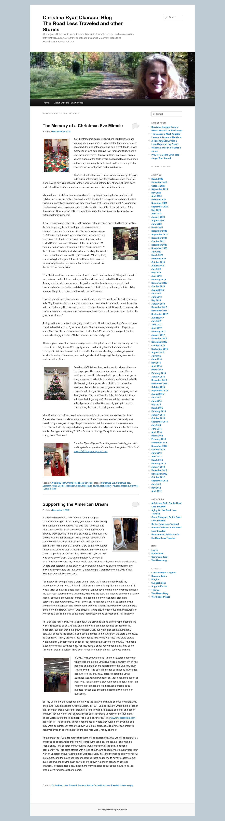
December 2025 (159, 182)
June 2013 (156, 452)
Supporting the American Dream (75, 504)
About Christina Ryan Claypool (69, 102)
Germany (47, 485)
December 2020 (159, 244)
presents (125, 485)
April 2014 (156, 432)
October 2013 (158, 449)
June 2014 (156, 428)
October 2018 (158, 286)
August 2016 (157, 352)
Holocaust (87, 485)
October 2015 (158, 386)
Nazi (102, 485)
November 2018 (159, 282)
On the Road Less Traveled (64, 785)
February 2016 (158, 373)
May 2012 (156, 487)
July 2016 (156, 355)
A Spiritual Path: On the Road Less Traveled (72, 482)
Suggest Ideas (158, 582)
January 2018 (158, 303)
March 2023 (157, 227)
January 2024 (158, 216)
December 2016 (159, 338)
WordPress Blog (159, 593)
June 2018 (156, 296)
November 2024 (159, 203)
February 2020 (158, 258)
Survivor (134, 485)
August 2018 (157, 289)
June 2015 (156, 400)
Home (46, 102)
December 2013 (159, 442)
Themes (155, 589)
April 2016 (156, 366)
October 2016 (158, 345)
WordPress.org (159, 560)
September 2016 (159, 348)
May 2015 (156, 404)
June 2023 (156, 223)
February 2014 (158, 439)
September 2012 (159, 480)
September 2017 (159, 314)
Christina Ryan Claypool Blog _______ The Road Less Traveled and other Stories (88, 23)
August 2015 (157, 393)
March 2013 (157, 459)
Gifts (54, 485)
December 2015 (159, 380)
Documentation (159, 575)
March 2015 (157, 407)
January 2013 (158, 466)
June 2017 (156, 324)
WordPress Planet (160, 596)
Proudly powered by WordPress (112, 809)
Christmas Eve (108, 482)
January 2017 (158, 334)
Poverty (116, 485)
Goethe (61, 485)
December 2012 (159, 470)
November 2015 (159, 383)
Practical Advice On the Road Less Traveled (98, 785)
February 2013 (158, 463)
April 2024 (156, 213)
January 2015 (158, 414)
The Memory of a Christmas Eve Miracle (83, 125)
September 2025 (159, 189)
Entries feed (157, 553)
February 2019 (158, 279)
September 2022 (159, 234)
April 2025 (156, 196)
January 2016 (158, 376)
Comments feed (159, 556)
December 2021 (159, 237)
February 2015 (158, 411)
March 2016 (157, 369)
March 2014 (157, 435)
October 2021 (158, 241)
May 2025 (156, 192)
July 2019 (156, 269)
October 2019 (158, 262)
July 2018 (156, 293)
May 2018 (156, 300)
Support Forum (159, 586)
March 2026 (157, 178)
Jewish (96, 485)
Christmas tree (123, 482)
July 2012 (156, 484)
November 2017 (159, 310)
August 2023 (157, 220)
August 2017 (157, 317)
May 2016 (156, 362)
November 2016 (159, 341)
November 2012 (159, 473)
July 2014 (156, 425)
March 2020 (157, 255)
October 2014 (158, 418)
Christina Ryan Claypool (163, 572)
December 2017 (159, 307)
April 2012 (156, 491)
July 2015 (156, 397)
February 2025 (158, 199)
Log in (154, 549)
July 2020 (156, 251)
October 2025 (158, 185)
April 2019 (156, 275)
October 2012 (158, 477)
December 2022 (159, 230)
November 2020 (159, 248)
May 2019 (156, 272)
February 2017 (158, 331)
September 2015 (159, 390)
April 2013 (156, 456)
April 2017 (156, 328)
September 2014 (159, 421)
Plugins (155, 579)
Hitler (78, 485)
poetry (108, 485)
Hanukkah (70, 485)
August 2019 (157, 265)
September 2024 (159, 206)
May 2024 (156, 210)
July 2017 (156, 321)
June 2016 (156, 359)
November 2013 (159, 445)
